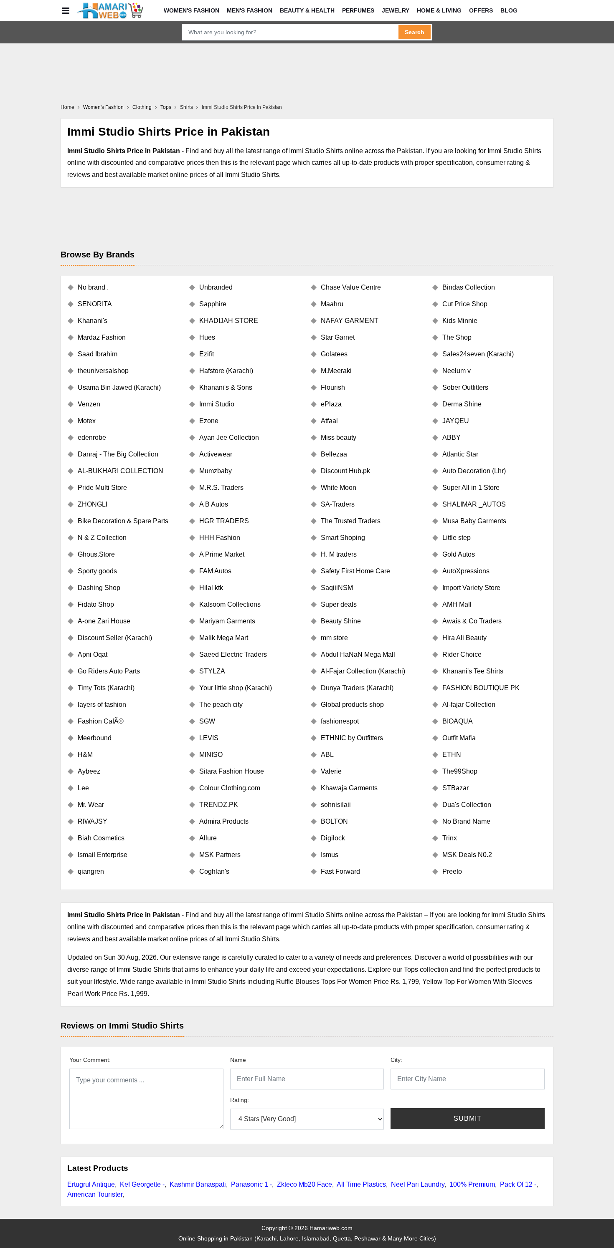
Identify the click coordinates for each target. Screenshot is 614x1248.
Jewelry (395, 10)
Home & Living (439, 10)
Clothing (142, 107)
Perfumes (358, 10)
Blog (509, 10)
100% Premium (472, 1184)
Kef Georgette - (142, 1184)
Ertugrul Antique (91, 1184)
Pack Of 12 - (518, 1184)
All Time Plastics (361, 1184)
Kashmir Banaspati (198, 1184)
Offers (481, 10)
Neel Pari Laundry (417, 1184)
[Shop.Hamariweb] (109, 10)
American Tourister (94, 1194)
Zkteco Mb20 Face (304, 1184)
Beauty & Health (307, 10)
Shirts (186, 107)
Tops (165, 107)
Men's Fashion (249, 10)
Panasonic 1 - (251, 1184)
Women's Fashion (191, 10)
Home (67, 107)
